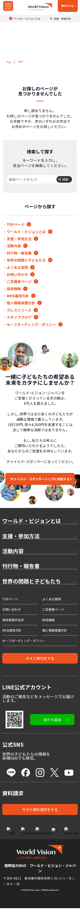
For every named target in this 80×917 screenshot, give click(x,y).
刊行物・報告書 (19, 253)
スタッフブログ (19, 317)
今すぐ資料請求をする (40, 809)
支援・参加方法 (62, 18)
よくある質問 (17, 267)
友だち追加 (52, 719)
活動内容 (14, 245)
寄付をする (67, 5)
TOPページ (15, 224)
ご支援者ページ (19, 281)
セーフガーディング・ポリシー (31, 324)
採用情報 (14, 288)
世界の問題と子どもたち (26, 260)
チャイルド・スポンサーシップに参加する (40, 479)
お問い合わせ (17, 274)
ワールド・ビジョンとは (27, 18)
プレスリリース (19, 310)
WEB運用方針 (18, 295)
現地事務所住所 (13, 620)
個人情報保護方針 (21, 302)
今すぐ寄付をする (40, 658)
